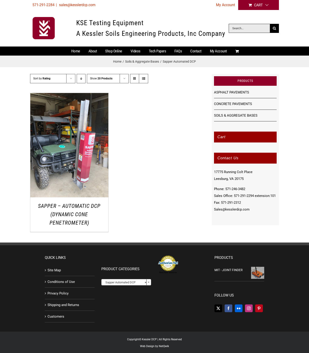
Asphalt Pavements (231, 92)
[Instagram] (249, 308)
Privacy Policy (58, 293)
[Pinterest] (259, 308)
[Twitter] (218, 308)
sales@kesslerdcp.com (76, 5)
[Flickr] (238, 308)
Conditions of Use (61, 282)
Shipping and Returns (63, 305)
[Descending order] (81, 78)
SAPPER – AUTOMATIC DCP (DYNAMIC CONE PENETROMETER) (69, 214)
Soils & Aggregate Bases (235, 115)
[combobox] (126, 282)
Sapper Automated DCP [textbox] (124, 282)
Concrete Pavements (233, 104)
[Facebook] (228, 308)
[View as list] (143, 78)
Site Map (54, 270)
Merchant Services (168, 272)
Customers (56, 316)
